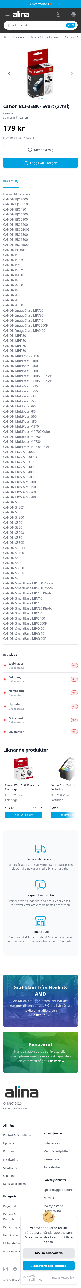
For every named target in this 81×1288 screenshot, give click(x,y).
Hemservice (51, 1159)
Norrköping (10, 1159)
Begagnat (9, 1206)
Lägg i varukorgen (43, 163)
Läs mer (56, 1061)
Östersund (10, 1167)
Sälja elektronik (54, 1167)
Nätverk (49, 1198)
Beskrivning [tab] (11, 181)
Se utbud (41, 1015)
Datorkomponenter (15, 1227)
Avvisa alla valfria (49, 1253)
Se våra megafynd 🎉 (40, 4)
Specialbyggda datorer (59, 1190)
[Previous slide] (9, 74)
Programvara (11, 1251)
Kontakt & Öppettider (17, 1135)
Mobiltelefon (11, 1243)
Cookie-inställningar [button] (35, 1277)
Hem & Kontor (12, 1235)
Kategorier (18, 37)
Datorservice (52, 1143)
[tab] (39, 98)
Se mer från (15, 117)
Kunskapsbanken (14, 1184)
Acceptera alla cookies (48, 1266)
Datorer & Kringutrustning (44, 37)
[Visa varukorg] (73, 14)
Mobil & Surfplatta (56, 1151)
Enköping (9, 1151)
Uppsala (8, 1143)
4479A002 (8, 113)
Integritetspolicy (63, 1277)
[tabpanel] (40, 418)
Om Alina (9, 1175)
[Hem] (4, 37)
